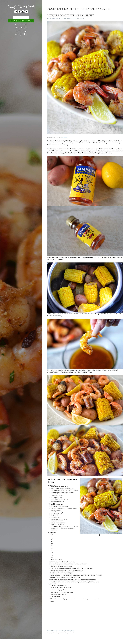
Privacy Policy (21, 34)
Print (101, 534)
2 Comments (65, 137)
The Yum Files (21, 27)
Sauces (73, 18)
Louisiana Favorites (55, 18)
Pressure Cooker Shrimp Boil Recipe (70, 15)
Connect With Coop (52, 631)
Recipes (67, 18)
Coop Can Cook (21, 6)
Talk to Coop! (21, 31)
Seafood (80, 18)
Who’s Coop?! (62, 631)
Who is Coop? (21, 24)
